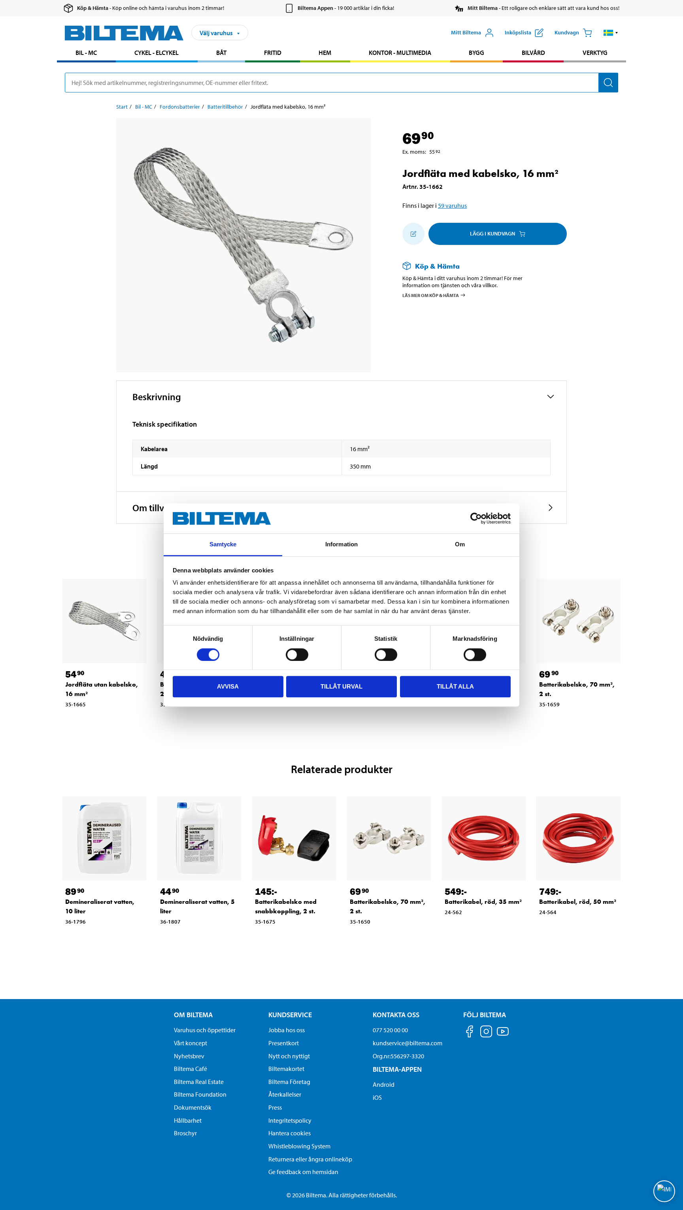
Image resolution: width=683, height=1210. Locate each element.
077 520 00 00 (390, 1030)
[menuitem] (86, 53)
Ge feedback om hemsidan (303, 1172)
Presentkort (283, 1043)
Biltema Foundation (200, 1094)
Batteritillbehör (225, 106)
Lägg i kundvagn (492, 233)
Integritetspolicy (289, 1120)
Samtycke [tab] (223, 544)
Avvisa (228, 686)
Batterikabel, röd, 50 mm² (577, 902)
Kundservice (290, 1014)
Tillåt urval (341, 686)
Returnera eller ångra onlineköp (310, 1159)
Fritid (272, 52)
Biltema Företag (289, 1082)
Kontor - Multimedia (400, 52)
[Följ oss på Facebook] (469, 1033)
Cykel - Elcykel (156, 52)
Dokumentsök (192, 1107)
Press (275, 1107)
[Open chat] (664, 1191)
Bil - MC (86, 52)
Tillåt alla (455, 686)
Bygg (476, 52)
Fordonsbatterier (180, 106)
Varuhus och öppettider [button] (205, 1030)
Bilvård (533, 52)
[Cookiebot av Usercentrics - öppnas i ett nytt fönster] (476, 518)
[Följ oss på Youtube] (502, 1035)
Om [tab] (460, 544)
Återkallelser (284, 1094)
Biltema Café (190, 1069)
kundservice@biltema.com (407, 1043)
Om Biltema (193, 1014)
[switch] (297, 654)
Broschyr (185, 1133)
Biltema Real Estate (199, 1082)
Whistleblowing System (299, 1146)
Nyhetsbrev (189, 1056)
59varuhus (452, 205)
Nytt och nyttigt (289, 1056)
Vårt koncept (190, 1043)
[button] (611, 32)
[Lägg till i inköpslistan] (413, 234)
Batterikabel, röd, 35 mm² (483, 902)
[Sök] (608, 82)
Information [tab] (341, 544)
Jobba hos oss (286, 1030)
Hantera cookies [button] (289, 1133)
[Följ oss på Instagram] (486, 1033)
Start (122, 106)
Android (383, 1084)
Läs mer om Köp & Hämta (430, 295)
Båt (221, 52)
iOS (377, 1097)
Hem (325, 52)
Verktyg (595, 52)
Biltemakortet (286, 1069)
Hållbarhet (188, 1120)
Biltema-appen (397, 1069)
